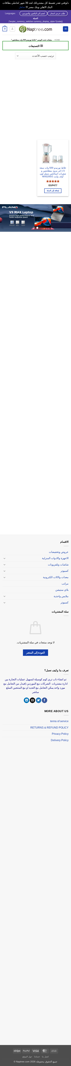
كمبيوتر (65, 569)
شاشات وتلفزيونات (58, 562)
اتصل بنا (45, 1055)
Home (57, 40)
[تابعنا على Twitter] (38, 698)
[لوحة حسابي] (12, 29)
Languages (10, 13)
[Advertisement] (35, 97)
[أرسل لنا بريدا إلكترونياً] (32, 698)
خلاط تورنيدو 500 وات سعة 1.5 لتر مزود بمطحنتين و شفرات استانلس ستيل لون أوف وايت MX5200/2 (53, 172)
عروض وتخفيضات (59, 550)
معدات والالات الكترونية (56, 575)
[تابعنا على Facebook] (44, 698)
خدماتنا (37, 1055)
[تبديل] (4, 556)
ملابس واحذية (61, 594)
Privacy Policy (60, 732)
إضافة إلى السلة (53, 191)
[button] (65, 29)
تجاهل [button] (22, 7)
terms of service (59, 719)
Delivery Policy (60, 738)
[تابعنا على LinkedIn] (26, 698)
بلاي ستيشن (62, 588)
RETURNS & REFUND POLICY (49, 725)
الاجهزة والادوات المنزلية (55, 556)
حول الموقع (27, 1055)
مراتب (65, 581)
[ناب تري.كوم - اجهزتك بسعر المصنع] (35, 29)
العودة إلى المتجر (35, 650)
